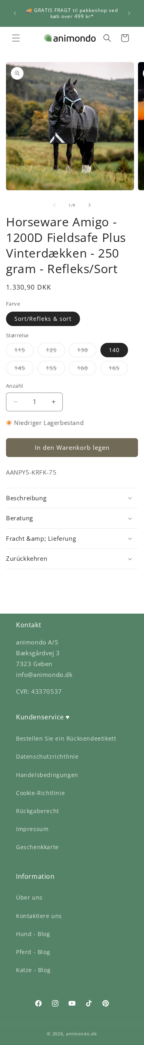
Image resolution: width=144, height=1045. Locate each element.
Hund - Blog (33, 934)
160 (86, 369)
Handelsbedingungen (47, 775)
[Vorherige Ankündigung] (15, 13)
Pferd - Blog (33, 952)
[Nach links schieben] (54, 205)
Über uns (29, 897)
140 (114, 350)
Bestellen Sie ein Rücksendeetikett (66, 738)
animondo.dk (81, 1034)
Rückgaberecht (37, 811)
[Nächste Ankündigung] (129, 13)
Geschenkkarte (37, 847)
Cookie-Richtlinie (40, 793)
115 (24, 351)
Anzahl (14, 385)
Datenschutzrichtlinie (47, 756)
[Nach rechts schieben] (89, 205)
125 (55, 351)
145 (24, 369)
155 (55, 369)
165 (118, 369)
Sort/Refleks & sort (43, 318)
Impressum (32, 829)
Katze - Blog (33, 970)
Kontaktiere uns (39, 916)
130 (86, 351)
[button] (16, 38)
